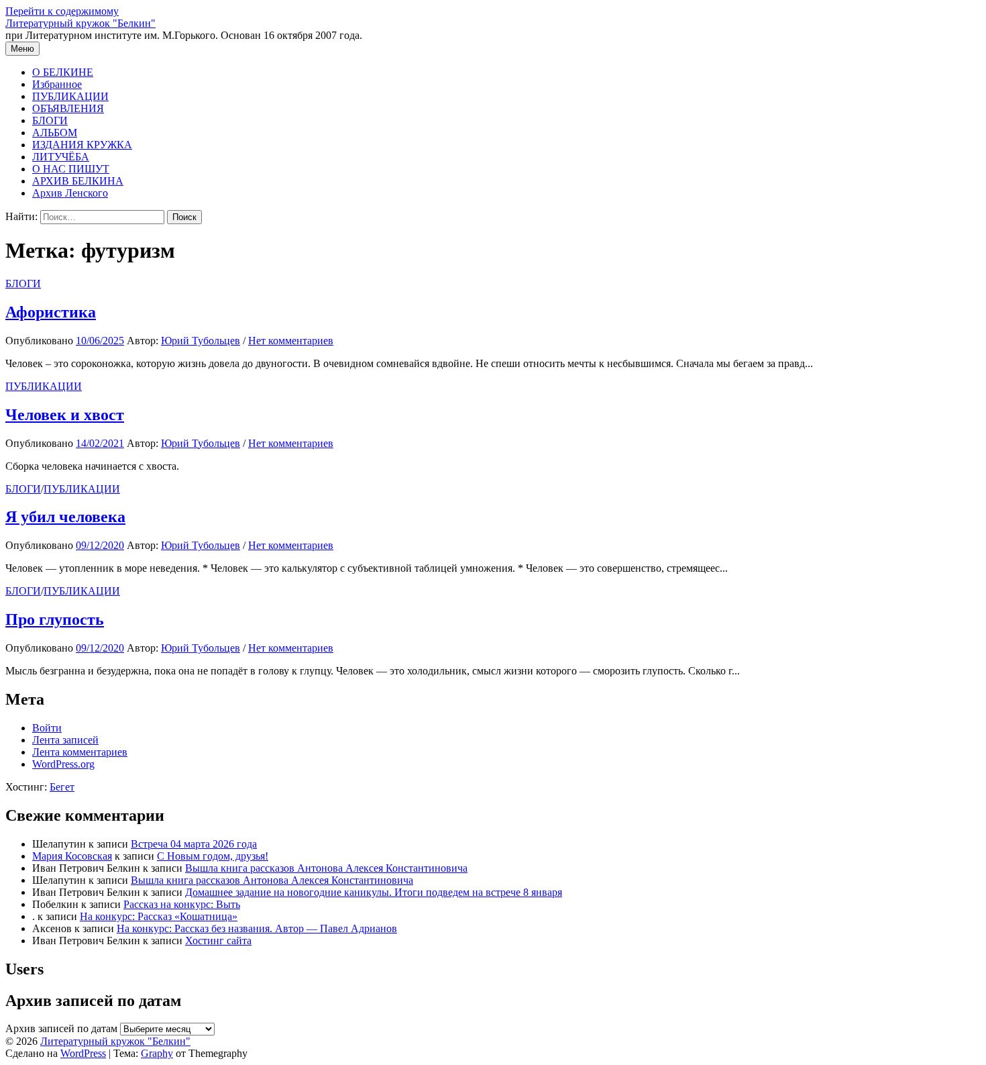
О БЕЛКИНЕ (62, 72)
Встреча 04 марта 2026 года (194, 844)
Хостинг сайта (218, 940)
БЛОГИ (50, 120)
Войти (47, 727)
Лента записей (65, 740)
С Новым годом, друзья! (212, 856)
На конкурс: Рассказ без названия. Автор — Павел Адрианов (257, 928)
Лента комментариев (79, 752)
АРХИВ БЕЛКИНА (77, 181)
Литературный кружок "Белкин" (80, 23)
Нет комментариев (290, 340)
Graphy (157, 1053)
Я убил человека (65, 516)
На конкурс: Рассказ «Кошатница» (158, 916)
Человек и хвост (64, 414)
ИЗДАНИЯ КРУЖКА (82, 144)
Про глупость (54, 619)
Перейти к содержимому (62, 11)
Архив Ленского (70, 193)
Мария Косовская (72, 856)
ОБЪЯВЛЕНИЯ (68, 108)
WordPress (83, 1053)
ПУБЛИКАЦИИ (70, 96)
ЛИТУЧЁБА (60, 156)
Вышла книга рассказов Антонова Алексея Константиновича (326, 868)
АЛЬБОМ (54, 132)
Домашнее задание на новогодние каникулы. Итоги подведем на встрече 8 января (373, 892)
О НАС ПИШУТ (70, 168)
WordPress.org (63, 764)
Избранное (57, 84)
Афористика (50, 312)
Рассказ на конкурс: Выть (181, 904)
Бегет (62, 787)
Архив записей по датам (61, 1028)
